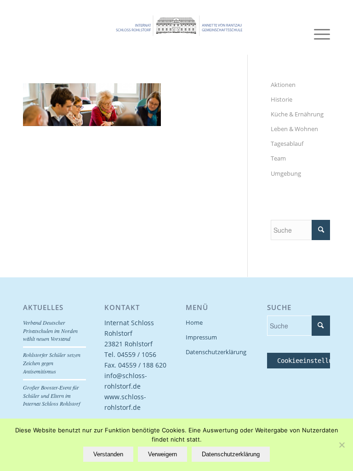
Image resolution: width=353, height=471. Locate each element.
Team (278, 158)
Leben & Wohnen (294, 129)
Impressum (201, 337)
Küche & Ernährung (297, 114)
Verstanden (108, 454)
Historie (281, 99)
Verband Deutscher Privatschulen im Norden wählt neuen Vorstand (50, 331)
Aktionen (283, 84)
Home (194, 322)
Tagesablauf (287, 143)
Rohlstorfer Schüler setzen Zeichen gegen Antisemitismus (51, 363)
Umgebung (286, 173)
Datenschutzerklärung (216, 352)
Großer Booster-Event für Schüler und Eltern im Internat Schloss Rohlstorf (51, 396)
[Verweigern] (341, 444)
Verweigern (162, 454)
